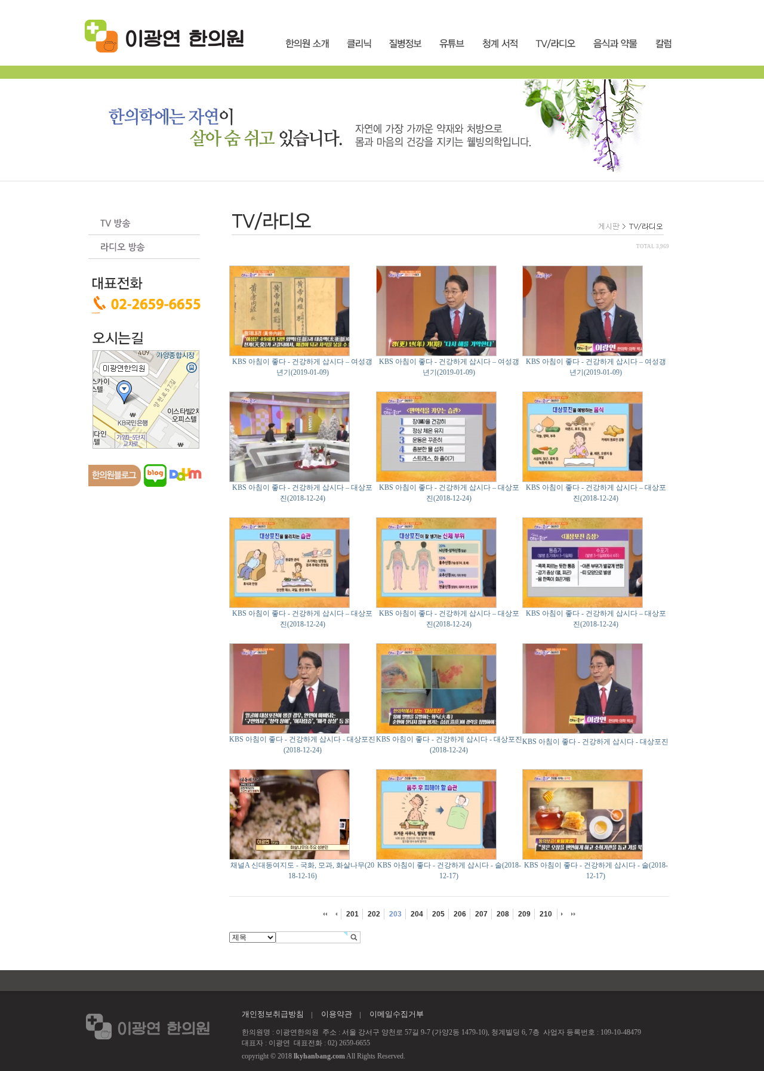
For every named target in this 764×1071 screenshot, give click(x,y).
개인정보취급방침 (273, 1014)
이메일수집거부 (396, 1014)
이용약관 (336, 1014)
